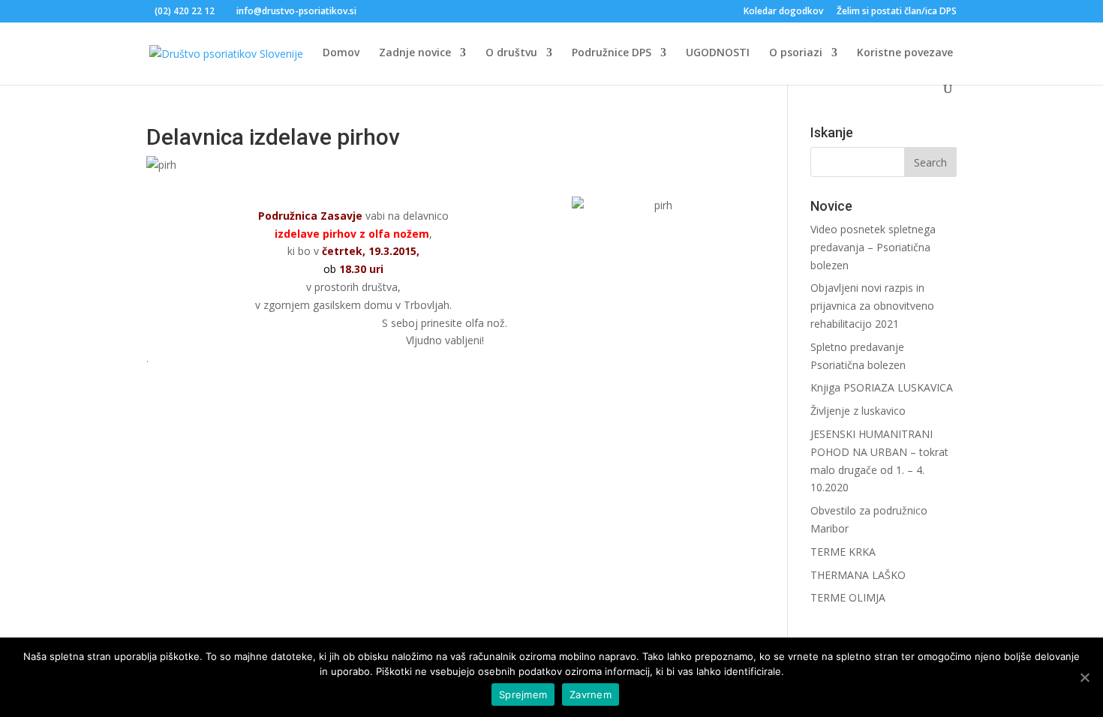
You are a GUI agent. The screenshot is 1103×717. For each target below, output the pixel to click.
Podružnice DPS (611, 53)
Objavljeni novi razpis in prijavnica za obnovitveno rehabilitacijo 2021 (872, 305)
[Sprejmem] (1084, 677)
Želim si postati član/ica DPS (897, 12)
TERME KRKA (843, 551)
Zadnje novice (415, 53)
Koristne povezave (905, 53)
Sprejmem (523, 694)
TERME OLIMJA (847, 597)
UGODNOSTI (718, 53)
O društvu (511, 53)
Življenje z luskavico (858, 411)
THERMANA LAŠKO (858, 575)
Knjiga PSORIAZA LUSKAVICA (881, 387)
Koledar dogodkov (783, 12)
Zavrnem (591, 694)
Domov (341, 53)
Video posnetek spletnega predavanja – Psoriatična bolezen (873, 247)
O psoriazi (795, 53)
